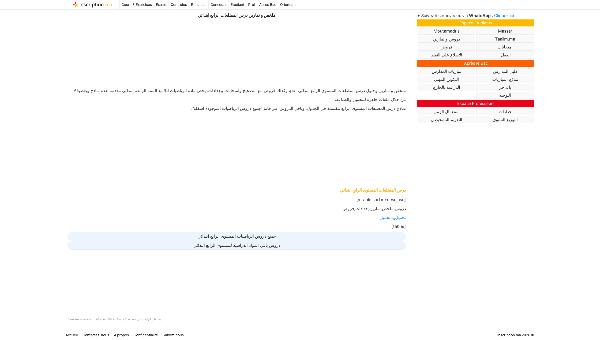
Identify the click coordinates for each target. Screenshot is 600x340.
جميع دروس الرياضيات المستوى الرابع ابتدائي (237, 236)
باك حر (505, 87)
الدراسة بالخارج (446, 87)
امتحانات (505, 46)
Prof (251, 4)
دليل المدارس (505, 71)
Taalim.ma (505, 39)
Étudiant (237, 4)
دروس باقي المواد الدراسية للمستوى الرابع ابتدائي (236, 245)
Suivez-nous (173, 335)
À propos (121, 335)
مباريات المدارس (446, 71)
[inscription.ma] (92, 4)
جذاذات (505, 111)
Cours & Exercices (136, 4)
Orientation (289, 4)
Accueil (72, 335)
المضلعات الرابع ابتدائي (150, 319)
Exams (161, 4)
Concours (218, 4)
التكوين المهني (446, 79)
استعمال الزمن (447, 111)
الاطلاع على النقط (446, 54)
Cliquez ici (504, 15)
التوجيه (505, 95)
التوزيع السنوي (505, 119)
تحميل (400, 217)
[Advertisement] (237, 51)
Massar (505, 31)
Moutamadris (447, 31)
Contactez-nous (95, 335)
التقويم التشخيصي (446, 119)
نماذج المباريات (505, 79)
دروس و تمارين (446, 39)
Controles (179, 4)
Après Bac (267, 4)
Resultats (198, 4)
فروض (446, 46)
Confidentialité (146, 335)
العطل (505, 54)
